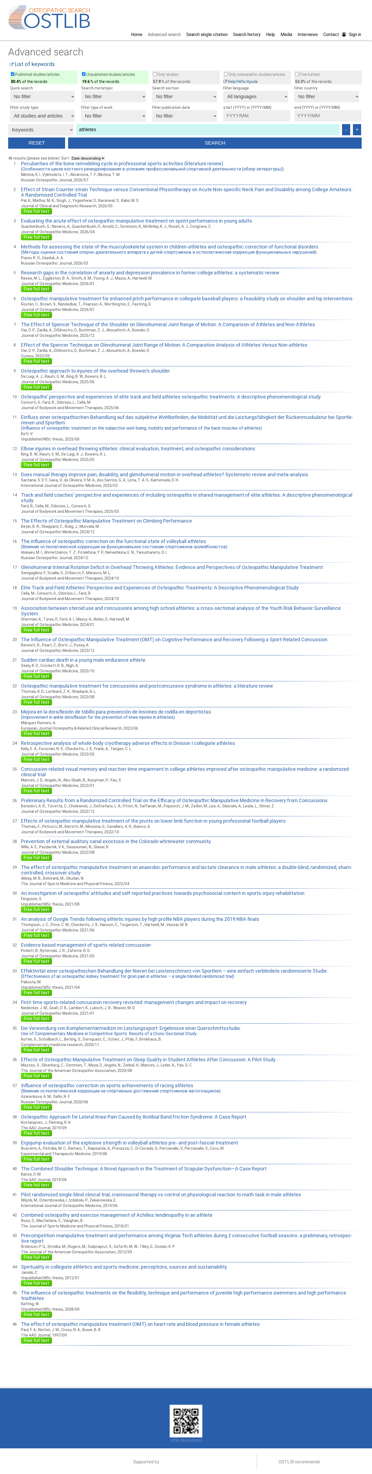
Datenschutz (211, 1396)
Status (339, 1352)
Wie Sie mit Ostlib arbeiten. (154, 1352)
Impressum (161, 1396)
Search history (247, 34)
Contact (331, 34)
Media (286, 34)
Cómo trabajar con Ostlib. (259, 1352)
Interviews (308, 34)
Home (136, 34)
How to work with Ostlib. (51, 1352)
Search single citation (207, 34)
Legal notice (186, 1396)
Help (270, 34)
